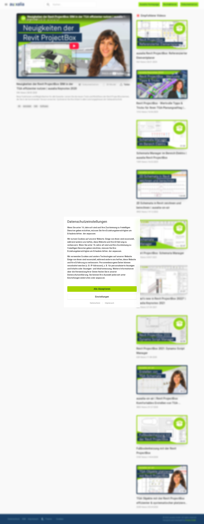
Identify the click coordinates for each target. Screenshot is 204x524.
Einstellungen (102, 296)
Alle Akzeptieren (102, 289)
